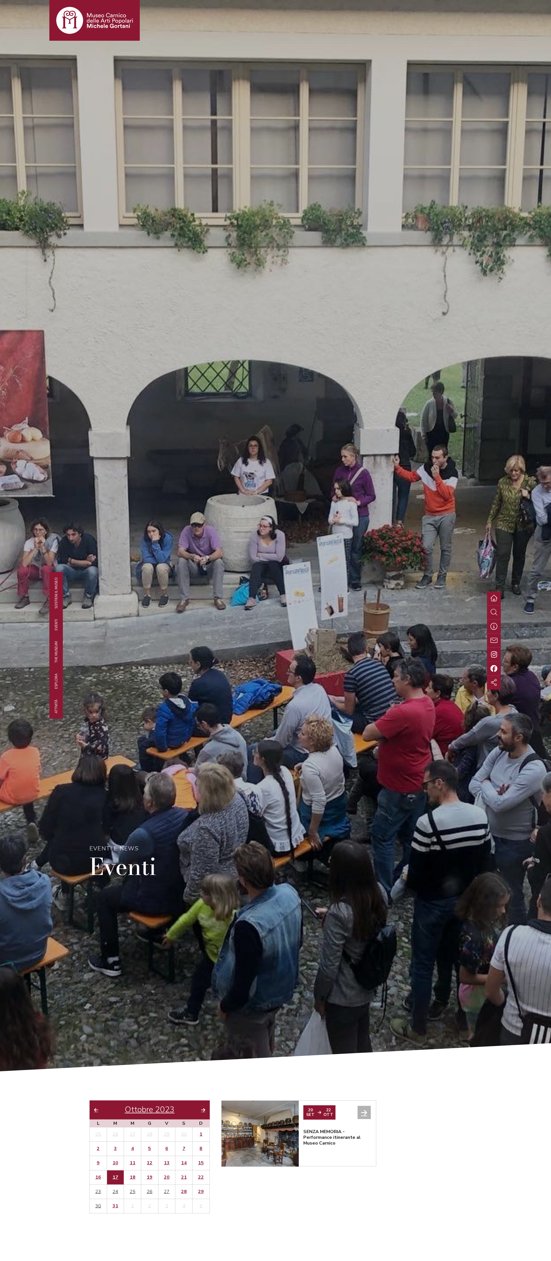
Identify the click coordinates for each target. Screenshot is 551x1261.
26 (115, 1134)
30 (184, 1134)
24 (115, 1192)
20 (167, 1177)
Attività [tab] (56, 706)
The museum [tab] (56, 651)
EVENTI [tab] (56, 624)
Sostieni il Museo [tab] (56, 593)
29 (167, 1134)
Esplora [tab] (56, 681)
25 (98, 1134)
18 (132, 1177)
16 (98, 1177)
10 (115, 1163)
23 (98, 1192)
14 (184, 1163)
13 (167, 1163)
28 (149, 1134)
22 (201, 1177)
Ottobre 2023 (149, 1110)
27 (132, 1134)
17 (115, 1177)
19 (149, 1177)
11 (132, 1163)
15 (201, 1163)
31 (115, 1206)
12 (149, 1163)
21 (184, 1177)
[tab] (494, 626)
